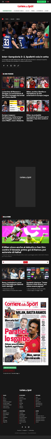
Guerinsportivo (39, 403)
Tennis (33, 10)
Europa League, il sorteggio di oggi (35, 290)
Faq (20, 423)
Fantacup (38, 406)
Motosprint (38, 401)
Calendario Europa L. (40, 419)
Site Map (5, 420)
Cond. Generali (22, 422)
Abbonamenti (6, 413)
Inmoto (37, 400)
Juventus (29, 280)
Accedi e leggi (15, 373)
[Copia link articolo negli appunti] (18, 65)
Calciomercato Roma (8, 280)
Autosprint (38, 398)
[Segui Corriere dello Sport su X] (25, 427)
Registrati (5, 422)
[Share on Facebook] (4, 65)
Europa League (30, 89)
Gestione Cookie (23, 417)
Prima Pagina (6, 414)
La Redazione (22, 414)
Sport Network (39, 404)
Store (4, 415)
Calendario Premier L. (40, 420)
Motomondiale (22, 398)
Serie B (4, 400)
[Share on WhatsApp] (11, 65)
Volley (20, 404)
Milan (3, 89)
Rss (4, 419)
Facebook (19, 430)
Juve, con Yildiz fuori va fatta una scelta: (36, 288)
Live (8, 2)
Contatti (21, 413)
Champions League (7, 401)
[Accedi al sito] (48, 2)
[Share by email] (14, 65)
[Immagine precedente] (4, 35)
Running (21, 403)
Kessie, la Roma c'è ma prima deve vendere (12, 290)
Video (37, 413)
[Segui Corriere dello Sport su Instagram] (28, 427)
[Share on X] (7, 65)
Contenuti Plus (7, 10)
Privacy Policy (22, 420)
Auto (37, 397)
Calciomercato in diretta (8, 288)
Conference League (7, 404)
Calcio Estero (6, 406)
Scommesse (40, 10)
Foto (7, 19)
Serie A (18, 19)
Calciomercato (6, 407)
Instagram (24, 430)
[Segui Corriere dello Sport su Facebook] (22, 427)
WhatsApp (31, 430)
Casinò (46, 10)
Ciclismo (21, 407)
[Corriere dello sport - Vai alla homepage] (25, 6)
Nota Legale (22, 415)
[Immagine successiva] (46, 35)
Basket (20, 400)
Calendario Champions (41, 417)
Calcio (27, 10)
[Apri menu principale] (3, 2)
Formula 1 (21, 397)
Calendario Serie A (19, 10)
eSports (21, 406)
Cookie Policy (22, 419)
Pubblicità (5, 417)
